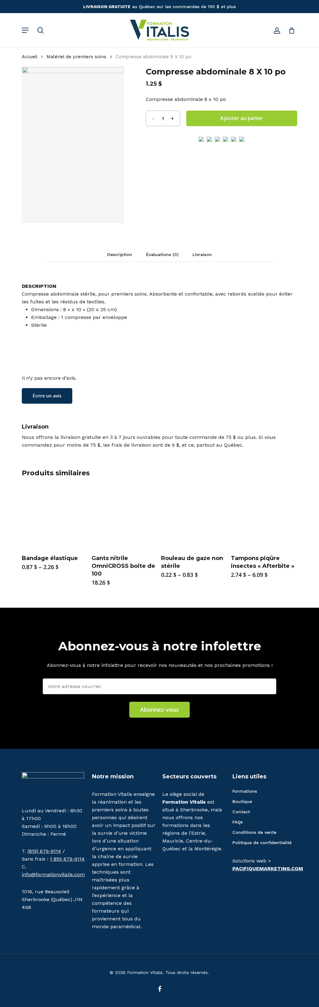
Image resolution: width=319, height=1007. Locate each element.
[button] (25, 30)
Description (119, 254)
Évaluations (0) (162, 254)
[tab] (119, 254)
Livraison (202, 254)
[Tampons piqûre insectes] (264, 517)
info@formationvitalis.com (53, 874)
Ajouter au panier (241, 118)
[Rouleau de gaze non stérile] (194, 517)
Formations (244, 791)
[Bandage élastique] (55, 517)
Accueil (29, 56)
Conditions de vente (254, 832)
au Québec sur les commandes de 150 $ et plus (159, 6)
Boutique (242, 801)
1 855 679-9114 (67, 859)
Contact (241, 811)
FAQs (237, 821)
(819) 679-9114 (44, 851)
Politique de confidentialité (262, 842)
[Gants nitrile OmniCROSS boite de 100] (125, 517)
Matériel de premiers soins (76, 56)
